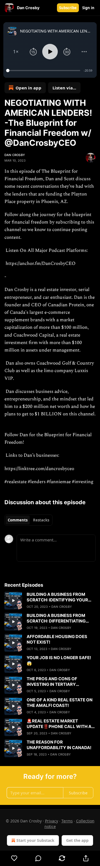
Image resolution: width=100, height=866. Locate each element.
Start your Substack (35, 840)
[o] (13, 600)
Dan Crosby (14, 155)
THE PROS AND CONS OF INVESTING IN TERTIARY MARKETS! (52, 681)
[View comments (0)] (38, 858)
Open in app (28, 88)
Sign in (88, 7)
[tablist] (28, 520)
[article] (50, 600)
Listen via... (64, 88)
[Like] (14, 858)
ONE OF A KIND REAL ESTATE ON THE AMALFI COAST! (59, 702)
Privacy (51, 821)
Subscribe (68, 7)
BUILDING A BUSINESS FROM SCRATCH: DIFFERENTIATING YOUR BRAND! (56, 618)
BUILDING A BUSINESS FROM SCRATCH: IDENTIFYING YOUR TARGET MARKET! (57, 597)
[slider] (44, 70)
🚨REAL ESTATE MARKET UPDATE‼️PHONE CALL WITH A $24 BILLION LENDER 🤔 (59, 723)
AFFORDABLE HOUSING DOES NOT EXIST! (57, 639)
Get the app (77, 840)
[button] (16, 51)
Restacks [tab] (41, 520)
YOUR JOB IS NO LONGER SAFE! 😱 (59, 660)
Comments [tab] (18, 520)
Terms (67, 821)
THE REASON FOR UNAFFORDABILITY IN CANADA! (59, 744)
